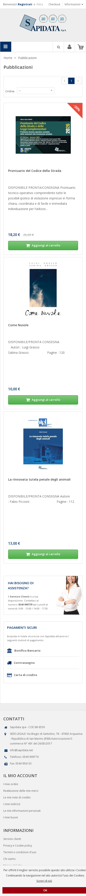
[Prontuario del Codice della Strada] (43, 135)
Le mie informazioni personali (22, 811)
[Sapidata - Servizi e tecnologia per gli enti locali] (43, 22)
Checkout (54, 4)
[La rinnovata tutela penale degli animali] (43, 444)
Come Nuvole (18, 325)
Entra (40, 4)
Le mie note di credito (17, 797)
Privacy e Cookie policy (17, 845)
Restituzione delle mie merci (20, 791)
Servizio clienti (12, 839)
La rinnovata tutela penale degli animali (39, 479)
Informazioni (72, 4)
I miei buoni (10, 817)
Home (8, 58)
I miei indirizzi (11, 804)
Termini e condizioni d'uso (19, 852)
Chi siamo (9, 859)
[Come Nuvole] (43, 289)
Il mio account (69, 47)
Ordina (9, 91)
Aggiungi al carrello (45, 245)
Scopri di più (44, 881)
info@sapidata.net (21, 750)
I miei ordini (10, 784)
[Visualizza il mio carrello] (80, 47)
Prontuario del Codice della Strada (34, 171)
